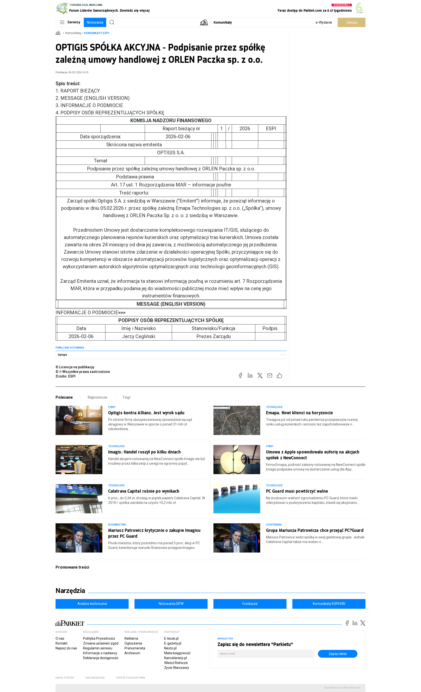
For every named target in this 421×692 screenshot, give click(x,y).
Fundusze (250, 604)
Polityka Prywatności (99, 638)
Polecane (64, 397)
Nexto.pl (170, 648)
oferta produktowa (130, 677)
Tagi (126, 397)
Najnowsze (98, 397)
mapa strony (65, 677)
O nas (60, 638)
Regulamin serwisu (97, 648)
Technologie (274, 407)
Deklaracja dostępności (100, 658)
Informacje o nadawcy (100, 653)
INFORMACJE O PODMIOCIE (90, 312)
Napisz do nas (66, 648)
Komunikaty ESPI (96, 33)
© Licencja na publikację (75, 367)
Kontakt (61, 643)
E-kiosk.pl (171, 638)
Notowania (95, 22)
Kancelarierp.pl (175, 658)
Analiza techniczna (92, 604)
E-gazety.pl (172, 643)
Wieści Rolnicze (176, 663)
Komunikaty (223, 22)
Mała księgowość (177, 653)
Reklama (131, 638)
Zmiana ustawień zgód (100, 643)
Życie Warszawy (176, 668)
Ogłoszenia (133, 643)
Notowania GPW (171, 604)
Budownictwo (117, 524)
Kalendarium (95, 677)
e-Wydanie (324, 22)
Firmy (111, 407)
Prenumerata (134, 648)
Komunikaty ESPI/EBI (329, 604)
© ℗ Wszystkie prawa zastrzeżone (83, 372)
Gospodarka (274, 524)
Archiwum (132, 653)
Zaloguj (351, 22)
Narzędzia (70, 591)
